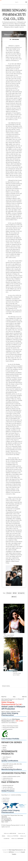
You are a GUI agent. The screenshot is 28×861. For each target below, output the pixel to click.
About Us (3, 711)
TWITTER (12, 835)
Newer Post (3, 696)
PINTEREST (17, 838)
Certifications (13, 711)
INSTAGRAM (10, 833)
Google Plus (21, 593)
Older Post (24, 696)
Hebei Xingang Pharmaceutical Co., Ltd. (14, 14)
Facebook (9, 593)
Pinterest (14, 596)
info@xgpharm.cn (8, 820)
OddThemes (11, 852)
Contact (18, 711)
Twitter (15, 593)
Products (8, 711)
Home (14, 696)
